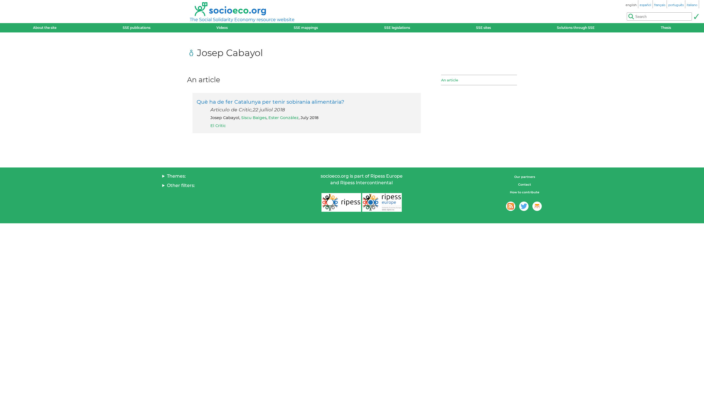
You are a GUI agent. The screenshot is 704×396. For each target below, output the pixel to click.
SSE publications (136, 28)
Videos (222, 28)
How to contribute (524, 192)
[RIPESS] (341, 202)
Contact (524, 184)
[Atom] (510, 206)
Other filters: (181, 185)
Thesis (666, 28)
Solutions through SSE (576, 28)
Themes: (176, 176)
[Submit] (696, 16)
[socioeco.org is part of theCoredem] (537, 206)
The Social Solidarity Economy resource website (242, 19)
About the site (44, 28)
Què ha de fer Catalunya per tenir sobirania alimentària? (270, 101)
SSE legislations (397, 28)
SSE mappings (306, 28)
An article (449, 80)
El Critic (218, 125)
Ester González (283, 117)
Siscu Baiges (253, 117)
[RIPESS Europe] (382, 202)
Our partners (524, 177)
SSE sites (483, 28)
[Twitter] (524, 206)
